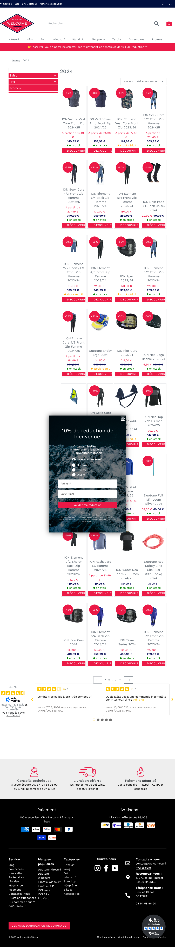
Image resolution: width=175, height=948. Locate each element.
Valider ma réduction (88, 505)
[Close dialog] (123, 418)
